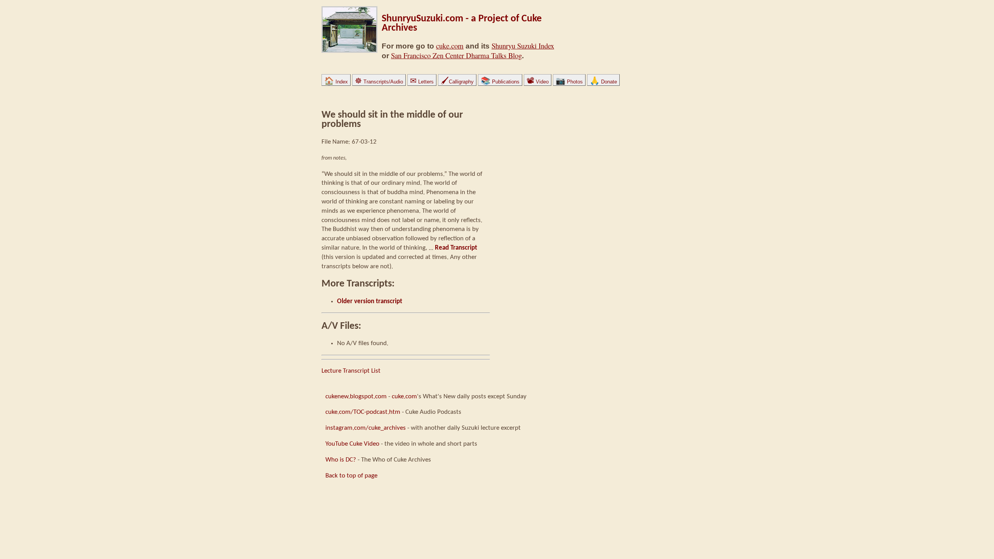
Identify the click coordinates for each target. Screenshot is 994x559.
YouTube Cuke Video (352, 444)
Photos (569, 82)
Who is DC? (340, 460)
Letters (422, 82)
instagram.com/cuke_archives (365, 428)
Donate (603, 82)
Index (336, 82)
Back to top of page (351, 475)
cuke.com (450, 45)
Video (538, 82)
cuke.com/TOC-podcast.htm (362, 412)
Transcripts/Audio (379, 82)
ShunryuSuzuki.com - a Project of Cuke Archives (462, 23)
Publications (500, 82)
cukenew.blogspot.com (356, 396)
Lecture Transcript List (351, 371)
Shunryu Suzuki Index (523, 45)
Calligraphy (457, 82)
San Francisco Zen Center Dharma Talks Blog (456, 55)
